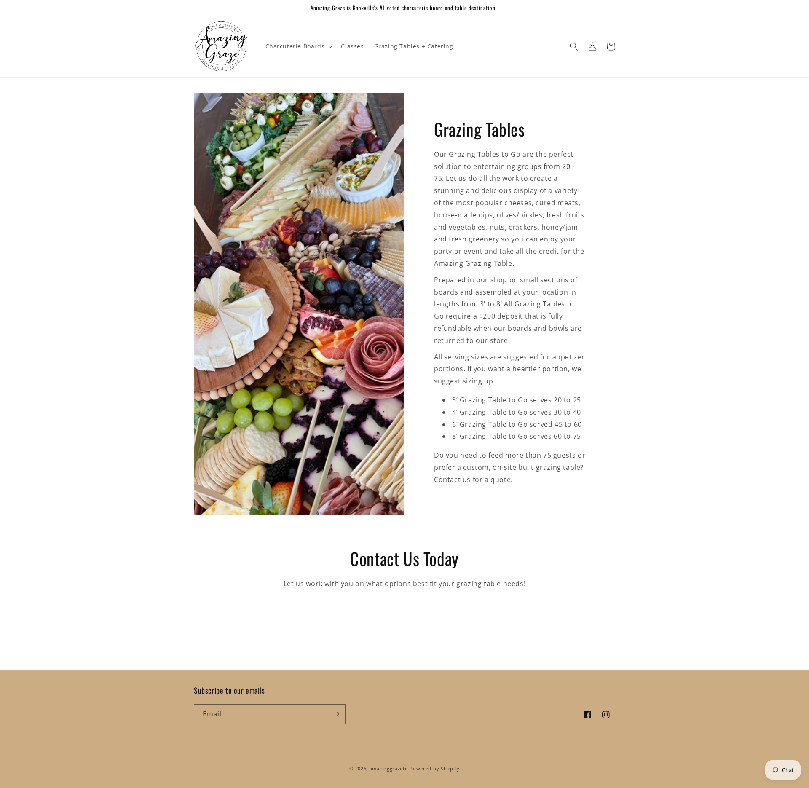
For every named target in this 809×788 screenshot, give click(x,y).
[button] (298, 46)
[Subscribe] (336, 714)
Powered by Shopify (435, 768)
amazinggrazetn (389, 768)
